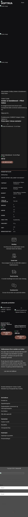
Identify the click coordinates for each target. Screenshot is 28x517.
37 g (14, 223)
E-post (1, 491)
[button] (19, 2)
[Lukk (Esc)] (14, 508)
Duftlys (11, 91)
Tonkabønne (16, 183)
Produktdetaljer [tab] (6, 171)
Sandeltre (23, 192)
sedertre (15, 193)
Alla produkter (5, 91)
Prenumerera (6, 498)
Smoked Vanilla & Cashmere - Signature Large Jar (6, 324)
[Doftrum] (6, 2)
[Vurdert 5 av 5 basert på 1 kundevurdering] (14, 96)
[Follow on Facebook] (3, 393)
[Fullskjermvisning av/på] (5, 508)
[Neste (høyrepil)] (5, 514)
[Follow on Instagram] (6, 393)
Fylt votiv (15, 201)
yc (6, 119)
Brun (14, 197)
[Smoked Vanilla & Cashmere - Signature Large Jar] (7, 313)
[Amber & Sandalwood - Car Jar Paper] (14, 138)
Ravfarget (15, 188)
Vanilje (19, 193)
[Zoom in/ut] (1, 508)
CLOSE (3, 504)
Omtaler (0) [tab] (4, 174)
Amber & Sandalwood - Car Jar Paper (10, 155)
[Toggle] (2, 371)
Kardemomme (16, 182)
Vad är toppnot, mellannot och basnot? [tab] (12, 177)
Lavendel (20, 187)
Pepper (22, 182)
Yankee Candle (5, 98)
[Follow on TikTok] (9, 393)
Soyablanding (16, 219)
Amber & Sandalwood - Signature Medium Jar (20, 326)
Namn (1, 485)
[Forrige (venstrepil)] (1, 514)
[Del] (10, 508)
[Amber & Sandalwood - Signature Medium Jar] (21, 315)
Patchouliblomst (17, 192)
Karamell (15, 187)
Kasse (22, 2)
